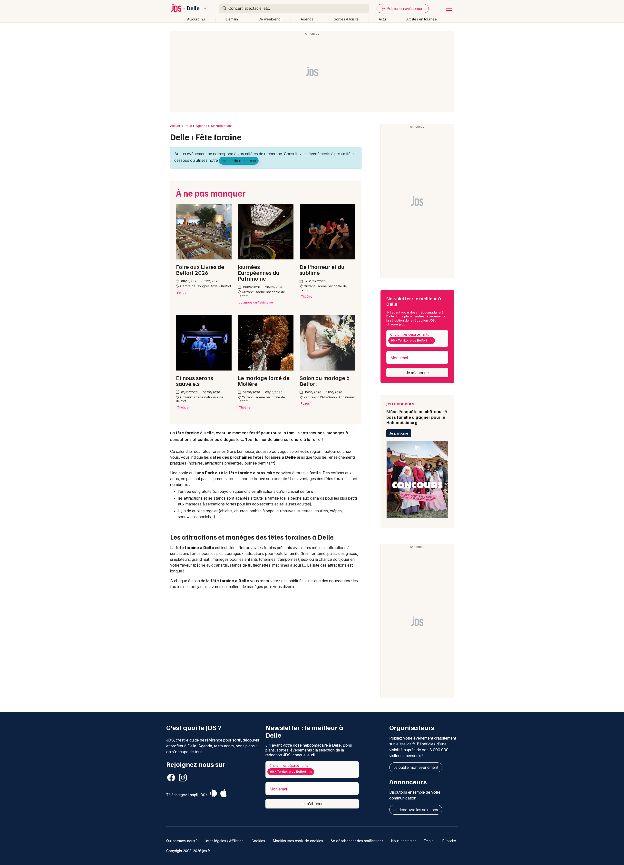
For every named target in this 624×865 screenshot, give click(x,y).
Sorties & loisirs (346, 19)
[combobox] (417, 338)
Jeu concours (416, 412)
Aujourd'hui (196, 19)
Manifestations (222, 126)
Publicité (449, 841)
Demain (232, 19)
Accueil (175, 126)
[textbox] (437, 340)
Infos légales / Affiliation (224, 841)
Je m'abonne (417, 372)
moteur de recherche (239, 161)
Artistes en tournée (421, 19)
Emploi (429, 841)
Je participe (398, 433)
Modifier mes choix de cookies (298, 841)
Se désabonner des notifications (357, 841)
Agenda (307, 19)
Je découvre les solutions (415, 809)
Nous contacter (403, 841)
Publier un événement (405, 8)
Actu (382, 19)
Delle (193, 8)
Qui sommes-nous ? (182, 841)
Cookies (258, 841)
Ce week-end (269, 19)
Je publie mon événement (415, 767)
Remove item (432, 340)
